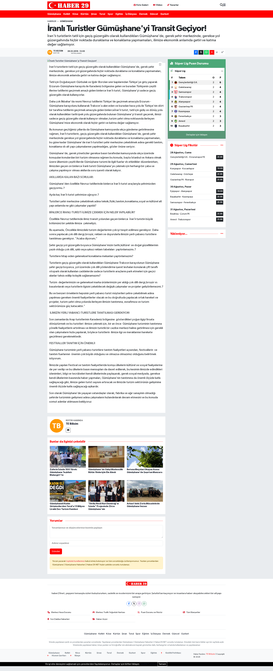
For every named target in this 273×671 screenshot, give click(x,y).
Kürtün (85, 14)
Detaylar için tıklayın (196, 135)
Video (159, 5)
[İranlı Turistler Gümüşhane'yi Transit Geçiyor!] (106, 61)
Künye (77, 656)
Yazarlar (174, 5)
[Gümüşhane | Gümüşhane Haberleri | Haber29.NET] (68, 5)
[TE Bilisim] (56, 425)
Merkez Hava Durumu (61, 612)
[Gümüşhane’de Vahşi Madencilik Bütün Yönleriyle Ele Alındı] (106, 456)
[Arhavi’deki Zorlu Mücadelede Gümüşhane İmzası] (145, 491)
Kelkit (66, 14)
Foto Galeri (142, 5)
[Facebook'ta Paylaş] (196, 52)
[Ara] (221, 5)
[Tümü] (222, 234)
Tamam (162, 664)
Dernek (143, 14)
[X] (134, 603)
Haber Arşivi (101, 619)
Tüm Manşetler (193, 612)
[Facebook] (129, 603)
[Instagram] (139, 603)
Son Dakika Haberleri (60, 619)
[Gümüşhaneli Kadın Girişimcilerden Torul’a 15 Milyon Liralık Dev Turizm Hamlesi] (68, 491)
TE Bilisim (72, 423)
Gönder (56, 551)
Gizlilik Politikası (173, 653)
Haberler (51, 21)
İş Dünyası (131, 14)
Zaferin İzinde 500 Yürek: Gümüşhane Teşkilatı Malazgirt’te (63, 472)
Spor (110, 14)
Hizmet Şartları (58, 656)
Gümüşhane (54, 14)
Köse (75, 14)
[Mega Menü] (224, 5)
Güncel (154, 14)
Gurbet (164, 14)
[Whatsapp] (144, 603)
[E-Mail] (68, 430)
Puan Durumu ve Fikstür (151, 612)
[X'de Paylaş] (200, 52)
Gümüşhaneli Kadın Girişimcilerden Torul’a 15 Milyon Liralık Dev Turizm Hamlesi (67, 506)
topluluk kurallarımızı (75, 561)
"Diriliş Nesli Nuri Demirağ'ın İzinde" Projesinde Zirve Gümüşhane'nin (103, 506)
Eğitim (119, 14)
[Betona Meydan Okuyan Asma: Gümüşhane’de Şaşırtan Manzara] (145, 456)
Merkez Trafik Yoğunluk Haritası (110, 612)
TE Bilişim (210, 654)
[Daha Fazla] (212, 52)
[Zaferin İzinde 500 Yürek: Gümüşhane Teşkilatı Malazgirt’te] (68, 456)
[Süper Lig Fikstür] (222, 145)
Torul (102, 14)
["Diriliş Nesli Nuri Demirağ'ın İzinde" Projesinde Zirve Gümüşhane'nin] (106, 491)
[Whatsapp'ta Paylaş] (206, 52)
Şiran (94, 14)
